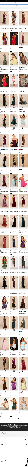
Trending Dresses (3, 7)
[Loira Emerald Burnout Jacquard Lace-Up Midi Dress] (14, 120)
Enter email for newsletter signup (4, 433)
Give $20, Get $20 (27, 461)
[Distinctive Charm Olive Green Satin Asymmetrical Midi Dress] (23, 262)
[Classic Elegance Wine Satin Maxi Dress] (4, 180)
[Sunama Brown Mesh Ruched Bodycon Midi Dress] (23, 58)
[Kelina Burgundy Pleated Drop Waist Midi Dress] (23, 201)
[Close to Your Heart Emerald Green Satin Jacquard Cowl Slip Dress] (4, 262)
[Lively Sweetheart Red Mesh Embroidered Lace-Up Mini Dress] (14, 38)
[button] (1, 17)
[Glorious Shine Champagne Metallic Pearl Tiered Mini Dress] (23, 403)
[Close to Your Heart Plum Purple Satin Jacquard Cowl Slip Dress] (23, 241)
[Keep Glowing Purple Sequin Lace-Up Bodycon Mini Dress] (4, 302)
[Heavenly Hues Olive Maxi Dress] (14, 302)
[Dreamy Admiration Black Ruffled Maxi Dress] (4, 100)
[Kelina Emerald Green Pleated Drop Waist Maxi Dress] (23, 221)
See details (16, 5)
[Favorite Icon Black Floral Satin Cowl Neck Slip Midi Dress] (14, 262)
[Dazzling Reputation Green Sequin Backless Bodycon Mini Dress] (14, 403)
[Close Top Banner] (27, 1)
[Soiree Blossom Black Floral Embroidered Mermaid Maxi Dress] (4, 120)
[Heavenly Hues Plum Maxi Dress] (14, 363)
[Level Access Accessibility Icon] (25, 439)
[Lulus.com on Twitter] (6, 439)
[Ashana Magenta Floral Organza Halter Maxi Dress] (4, 201)
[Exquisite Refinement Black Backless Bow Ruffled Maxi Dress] (23, 282)
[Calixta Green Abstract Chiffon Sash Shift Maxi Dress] (23, 322)
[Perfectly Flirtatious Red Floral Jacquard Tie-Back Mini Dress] (4, 80)
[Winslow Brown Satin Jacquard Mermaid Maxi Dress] (4, 322)
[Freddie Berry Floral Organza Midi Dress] (23, 363)
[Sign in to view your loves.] (25, 3)
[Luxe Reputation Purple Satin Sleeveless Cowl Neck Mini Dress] (4, 38)
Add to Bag (5, 87)
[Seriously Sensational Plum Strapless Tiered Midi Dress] (4, 140)
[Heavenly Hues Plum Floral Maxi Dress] (4, 18)
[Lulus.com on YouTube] (7, 439)
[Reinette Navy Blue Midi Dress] (23, 160)
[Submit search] (22, 3)
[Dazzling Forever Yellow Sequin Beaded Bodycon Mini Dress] (23, 383)
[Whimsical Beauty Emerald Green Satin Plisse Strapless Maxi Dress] (14, 322)
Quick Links (2, 444)
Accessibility (2, 461)
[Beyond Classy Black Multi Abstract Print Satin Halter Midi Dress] (14, 18)
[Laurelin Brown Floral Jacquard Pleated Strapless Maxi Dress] (23, 302)
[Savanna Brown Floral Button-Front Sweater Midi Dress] (4, 363)
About (1, 451)
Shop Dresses (2, 442)
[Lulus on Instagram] (2, 439)
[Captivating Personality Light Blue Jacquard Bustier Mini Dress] (23, 80)
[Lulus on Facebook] (4, 439)
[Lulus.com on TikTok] (9, 439)
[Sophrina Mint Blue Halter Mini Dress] (14, 180)
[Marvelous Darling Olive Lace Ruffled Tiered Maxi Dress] (4, 58)
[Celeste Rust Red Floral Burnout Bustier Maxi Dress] (23, 38)
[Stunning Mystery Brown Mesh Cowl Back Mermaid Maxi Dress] (14, 282)
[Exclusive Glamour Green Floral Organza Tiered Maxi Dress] (23, 100)
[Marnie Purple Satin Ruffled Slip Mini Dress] (14, 383)
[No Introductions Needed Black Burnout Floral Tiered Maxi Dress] (14, 160)
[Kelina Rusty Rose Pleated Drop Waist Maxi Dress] (4, 241)
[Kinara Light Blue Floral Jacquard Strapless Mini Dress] (23, 120)
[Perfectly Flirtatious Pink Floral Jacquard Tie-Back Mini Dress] (14, 80)
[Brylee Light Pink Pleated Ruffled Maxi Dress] (4, 343)
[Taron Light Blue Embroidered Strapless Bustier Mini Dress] (23, 343)
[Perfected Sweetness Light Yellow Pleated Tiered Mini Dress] (14, 58)
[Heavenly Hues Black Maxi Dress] (4, 282)
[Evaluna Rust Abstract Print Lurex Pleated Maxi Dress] (23, 18)
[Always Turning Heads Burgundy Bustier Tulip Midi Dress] (14, 140)
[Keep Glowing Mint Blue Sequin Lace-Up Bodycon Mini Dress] (14, 343)
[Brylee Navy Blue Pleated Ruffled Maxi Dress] (14, 241)
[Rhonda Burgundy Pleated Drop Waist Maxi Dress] (14, 201)
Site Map (1, 462)
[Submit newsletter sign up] (13, 433)
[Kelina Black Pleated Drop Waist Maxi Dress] (14, 221)
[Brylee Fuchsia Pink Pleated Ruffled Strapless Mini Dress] (23, 180)
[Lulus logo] (14, 3)
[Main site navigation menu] (1, 3)
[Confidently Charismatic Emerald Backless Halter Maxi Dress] (14, 100)
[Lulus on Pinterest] (3, 439)
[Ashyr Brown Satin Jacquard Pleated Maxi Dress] (4, 383)
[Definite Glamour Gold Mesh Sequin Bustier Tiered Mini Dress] (4, 403)
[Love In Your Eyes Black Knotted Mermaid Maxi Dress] (4, 160)
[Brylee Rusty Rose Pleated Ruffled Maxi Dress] (4, 221)
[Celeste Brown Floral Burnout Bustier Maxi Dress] (23, 140)
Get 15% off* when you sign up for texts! (14, 424)
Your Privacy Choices (3, 460)
